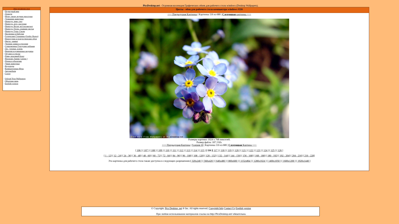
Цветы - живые (11, 41)
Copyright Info (216, 208)
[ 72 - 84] (166, 155)
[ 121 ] (244, 150)
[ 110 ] (167, 150)
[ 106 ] (138, 150)
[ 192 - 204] (284, 155)
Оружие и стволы (12, 54)
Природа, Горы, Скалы (15, 31)
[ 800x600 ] (232, 161)
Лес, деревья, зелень (14, 49)
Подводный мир (12, 11)
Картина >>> (242, 145)
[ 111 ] (174, 150)
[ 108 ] (153, 150)
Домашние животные (14, 19)
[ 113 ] (188, 150)
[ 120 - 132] (210, 155)
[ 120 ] (236, 150)
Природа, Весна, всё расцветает (19, 26)
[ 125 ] (272, 150)
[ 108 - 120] (198, 155)
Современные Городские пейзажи (20, 46)
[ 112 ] (181, 150)
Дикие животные (12, 64)
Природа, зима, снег (13, 21)
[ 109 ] (160, 150)
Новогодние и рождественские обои (21, 39)
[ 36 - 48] (136, 155)
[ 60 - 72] (156, 155)
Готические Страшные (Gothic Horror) (21, 36)
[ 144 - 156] (235, 155)
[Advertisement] (14, 140)
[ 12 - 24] (117, 155)
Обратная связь (11, 81)
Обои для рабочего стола (21, 9)
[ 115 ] (202, 150)
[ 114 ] (195, 150)
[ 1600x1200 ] (289, 161)
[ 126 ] (279, 150)
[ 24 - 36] (126, 155)
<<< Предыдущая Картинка (182, 14)
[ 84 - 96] (175, 155)
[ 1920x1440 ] (303, 161)
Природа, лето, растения (15, 24)
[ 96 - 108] (186, 155)
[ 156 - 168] (247, 155)
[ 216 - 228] (309, 155)
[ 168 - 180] (259, 155)
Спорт (8, 73)
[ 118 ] (222, 150)
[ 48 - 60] (146, 155)
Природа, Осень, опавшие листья (19, 29)
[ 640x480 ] (220, 161)
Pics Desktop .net (173, 208)
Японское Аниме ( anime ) (16, 59)
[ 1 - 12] (108, 155)
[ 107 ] (146, 150)
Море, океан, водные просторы (19, 16)
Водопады (9, 66)
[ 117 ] (215, 150)
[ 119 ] (229, 150)
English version (11, 83)
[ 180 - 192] (272, 155)
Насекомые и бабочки (14, 34)
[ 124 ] (265, 150)
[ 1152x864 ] (245, 161)
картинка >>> (236, 14)
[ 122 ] (251, 150)
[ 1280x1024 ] (259, 161)
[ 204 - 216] (296, 155)
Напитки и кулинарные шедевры (19, 51)
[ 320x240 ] (196, 161)
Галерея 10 (197, 145)
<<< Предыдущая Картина (176, 145)
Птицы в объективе (13, 61)
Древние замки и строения (16, 44)
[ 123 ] (258, 150)
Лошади (8, 14)
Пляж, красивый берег (14, 56)
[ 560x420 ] (208, 161)
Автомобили (10, 71)
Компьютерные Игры (14, 69)
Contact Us (229, 208)
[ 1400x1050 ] (274, 161)
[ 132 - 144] (222, 155)
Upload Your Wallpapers (15, 78)
